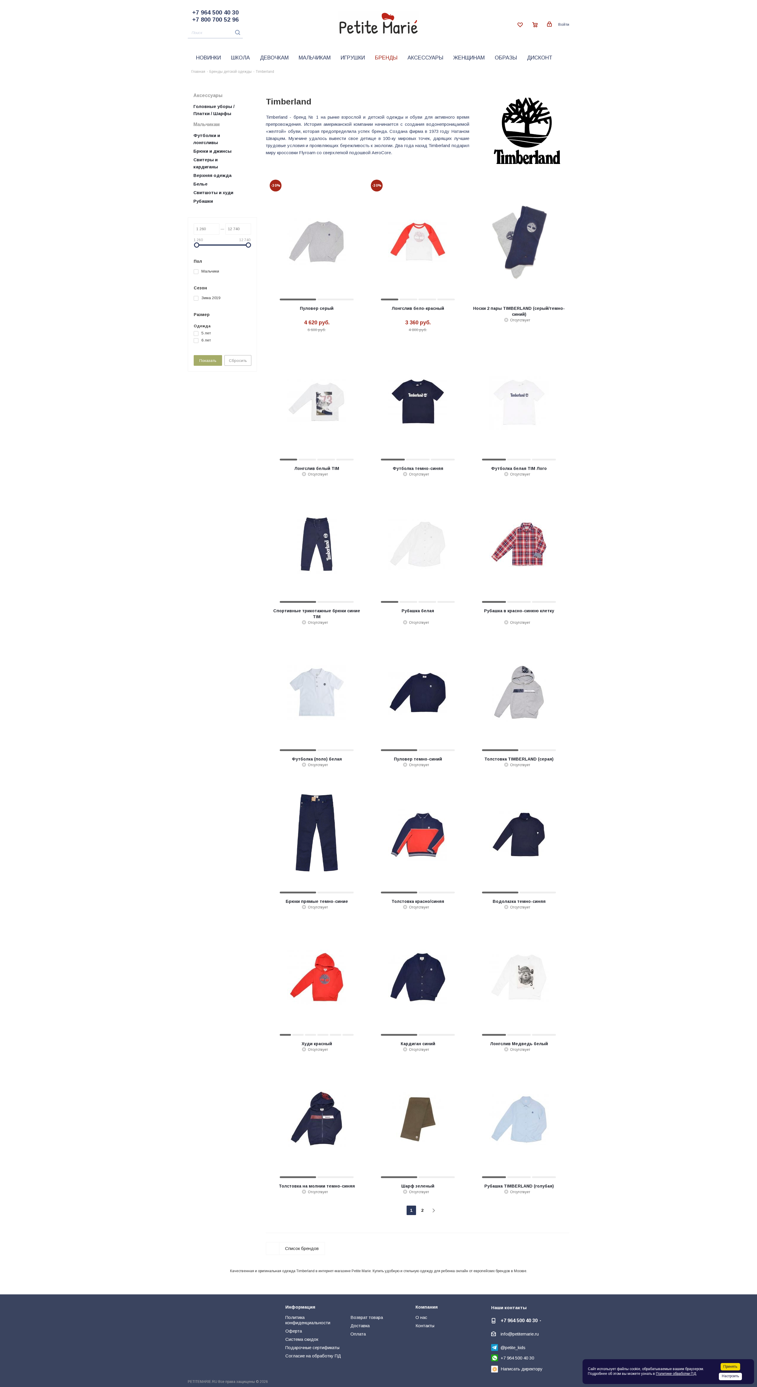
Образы (506, 58)
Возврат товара (366, 1317)
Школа (240, 58)
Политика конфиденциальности (307, 1320)
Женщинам (469, 58)
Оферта (293, 1330)
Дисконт (539, 58)
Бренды (386, 58)
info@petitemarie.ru (520, 1333)
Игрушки (353, 58)
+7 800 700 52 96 (215, 19)
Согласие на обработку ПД (313, 1355)
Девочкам (274, 58)
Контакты (424, 1325)
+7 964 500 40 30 (215, 12)
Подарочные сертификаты (312, 1347)
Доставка (360, 1325)
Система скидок (301, 1339)
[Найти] (236, 32)
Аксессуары (425, 58)
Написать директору (522, 1368)
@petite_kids (513, 1347)
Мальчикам (315, 58)
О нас (421, 1317)
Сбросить (238, 360)
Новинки (208, 58)
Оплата (358, 1333)
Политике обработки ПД (676, 1374)
